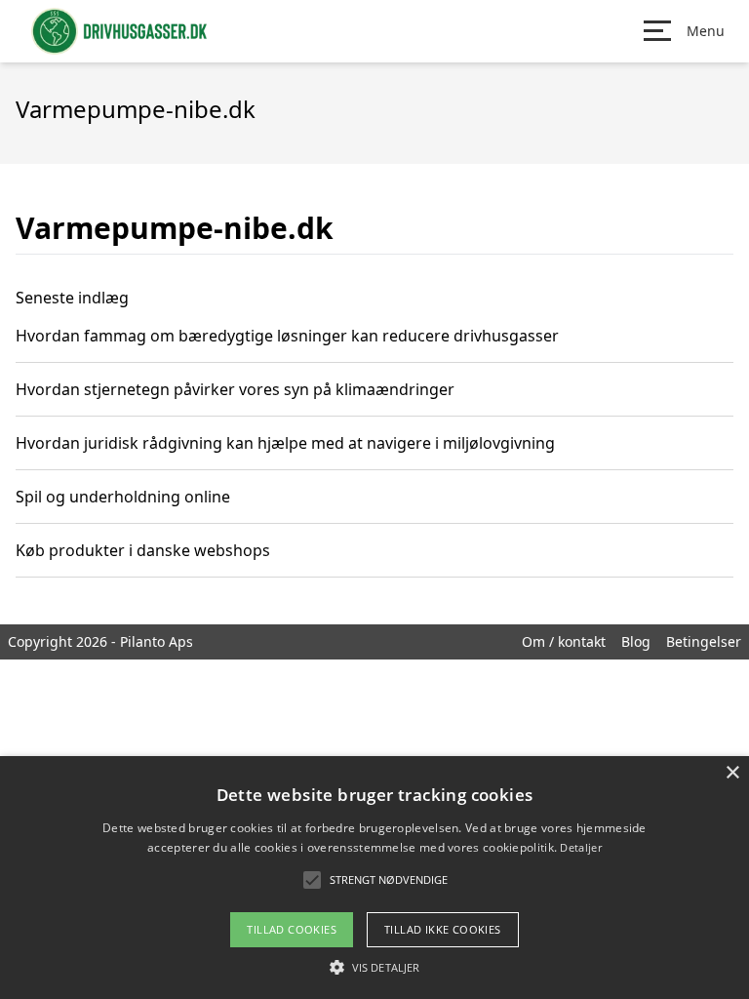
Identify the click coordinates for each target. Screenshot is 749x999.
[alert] (374, 877)
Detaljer (580, 847)
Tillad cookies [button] (291, 929)
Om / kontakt (564, 641)
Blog (635, 641)
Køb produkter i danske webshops (143, 550)
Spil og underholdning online (123, 496)
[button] (374, 967)
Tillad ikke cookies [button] (442, 929)
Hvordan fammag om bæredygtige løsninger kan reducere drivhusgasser (287, 335)
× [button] (732, 773)
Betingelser (703, 641)
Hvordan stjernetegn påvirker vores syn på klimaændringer (235, 389)
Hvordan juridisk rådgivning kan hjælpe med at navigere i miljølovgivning (285, 443)
